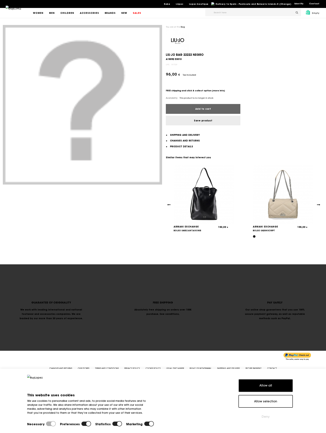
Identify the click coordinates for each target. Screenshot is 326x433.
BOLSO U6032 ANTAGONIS (187, 230)
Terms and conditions (107, 368)
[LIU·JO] (177, 40)
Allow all (265, 385)
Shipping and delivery (228, 368)
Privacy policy (132, 368)
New (124, 13)
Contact (314, 3)
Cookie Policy (153, 368)
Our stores (83, 368)
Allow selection (265, 401)
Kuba (167, 4)
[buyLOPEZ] (13, 11)
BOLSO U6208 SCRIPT (264, 230)
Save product (203, 120)
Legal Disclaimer (175, 368)
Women (38, 13)
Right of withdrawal (200, 368)
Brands (110, 13)
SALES (137, 13)
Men (52, 13)
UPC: (168, 65)
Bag (183, 27)
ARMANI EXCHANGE (186, 226)
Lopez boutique (199, 4)
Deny (266, 416)
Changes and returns (60, 368)
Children (67, 13)
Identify (299, 3)
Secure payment (253, 368)
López (179, 4)
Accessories (89, 13)
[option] (82, 105)
